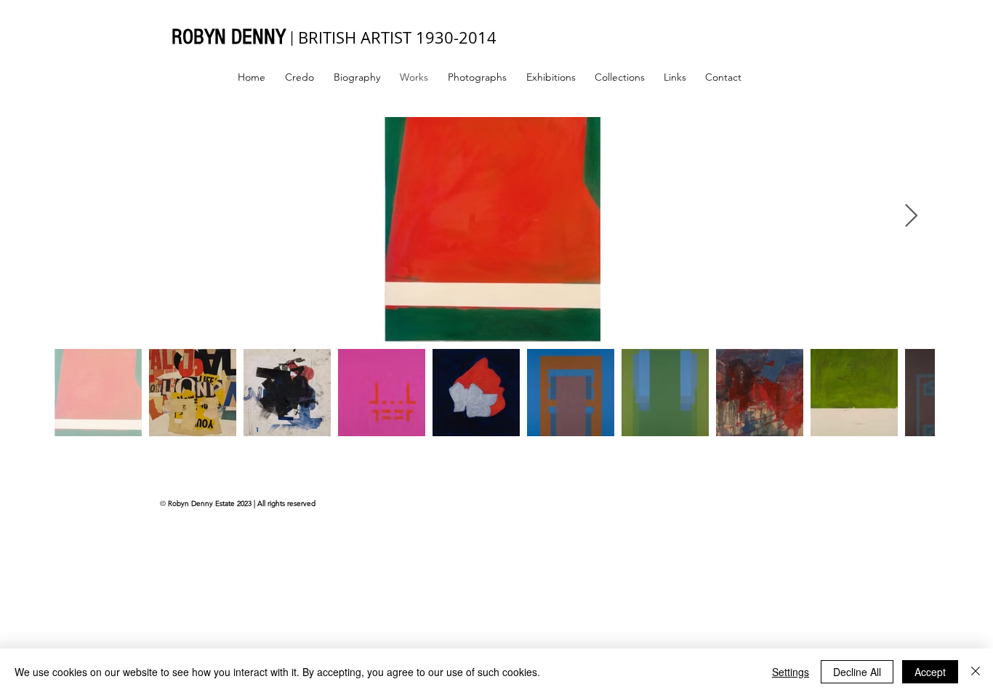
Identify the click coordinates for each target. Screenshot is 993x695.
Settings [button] (790, 671)
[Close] (975, 671)
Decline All (857, 671)
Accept (930, 671)
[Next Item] (911, 216)
